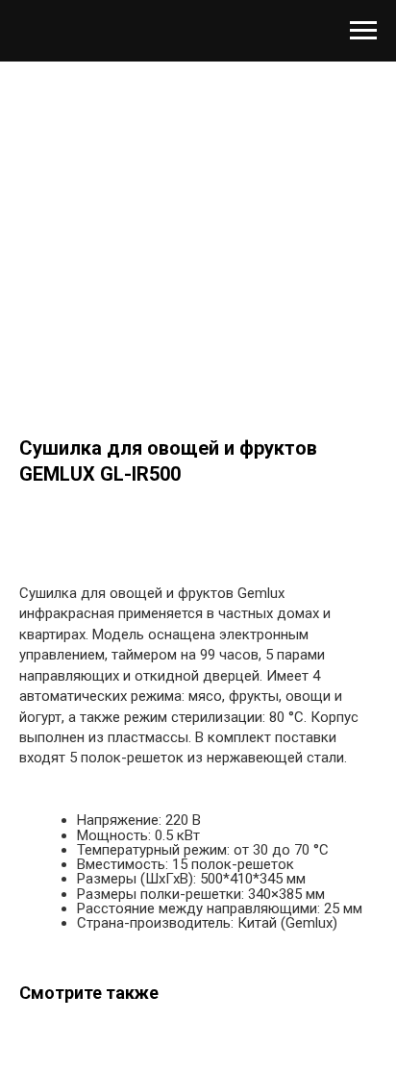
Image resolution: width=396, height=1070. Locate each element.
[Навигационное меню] (363, 30)
